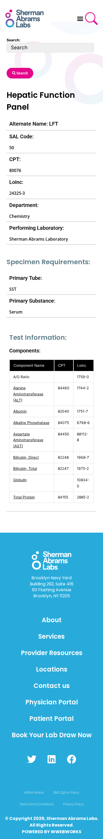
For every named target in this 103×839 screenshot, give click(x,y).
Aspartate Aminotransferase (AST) (28, 440)
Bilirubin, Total (25, 468)
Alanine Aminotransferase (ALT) (28, 394)
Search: (13, 40)
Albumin (20, 411)
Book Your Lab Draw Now (52, 735)
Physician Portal (51, 702)
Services (51, 636)
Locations (51, 669)
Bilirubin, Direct (26, 457)
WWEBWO (62, 832)
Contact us (52, 685)
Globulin (20, 480)
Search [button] (22, 73)
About (52, 620)
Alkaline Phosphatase (31, 423)
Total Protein (24, 497)
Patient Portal (51, 718)
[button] (80, 19)
